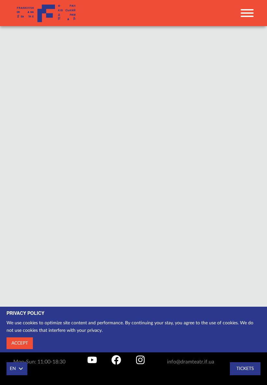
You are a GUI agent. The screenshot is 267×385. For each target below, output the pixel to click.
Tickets (245, 368)
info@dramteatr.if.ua (190, 361)
